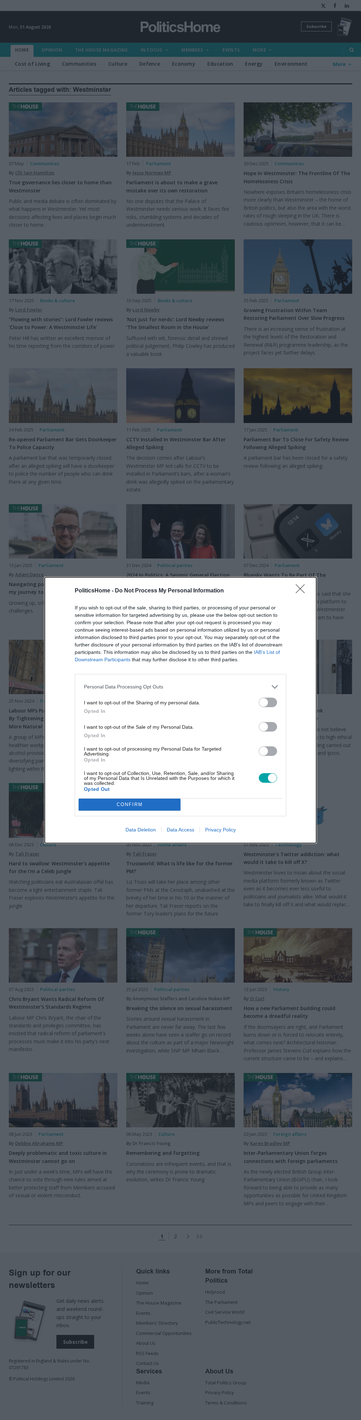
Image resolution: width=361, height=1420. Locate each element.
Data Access (180, 830)
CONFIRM (130, 804)
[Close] (302, 591)
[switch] (268, 702)
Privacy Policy (220, 830)
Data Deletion (141, 830)
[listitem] (180, 687)
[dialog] (180, 710)
